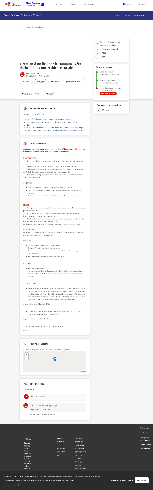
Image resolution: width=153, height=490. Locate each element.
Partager (40, 82)
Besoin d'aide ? (145, 444)
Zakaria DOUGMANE (39, 405)
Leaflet (84, 371)
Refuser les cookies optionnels (122, 480)
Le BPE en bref (127, 15)
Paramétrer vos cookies (12, 485)
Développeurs (145, 448)
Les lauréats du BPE (141, 15)
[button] (54, 359)
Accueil (117, 15)
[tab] (26, 94)
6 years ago (53, 406)
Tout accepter (142, 480)
